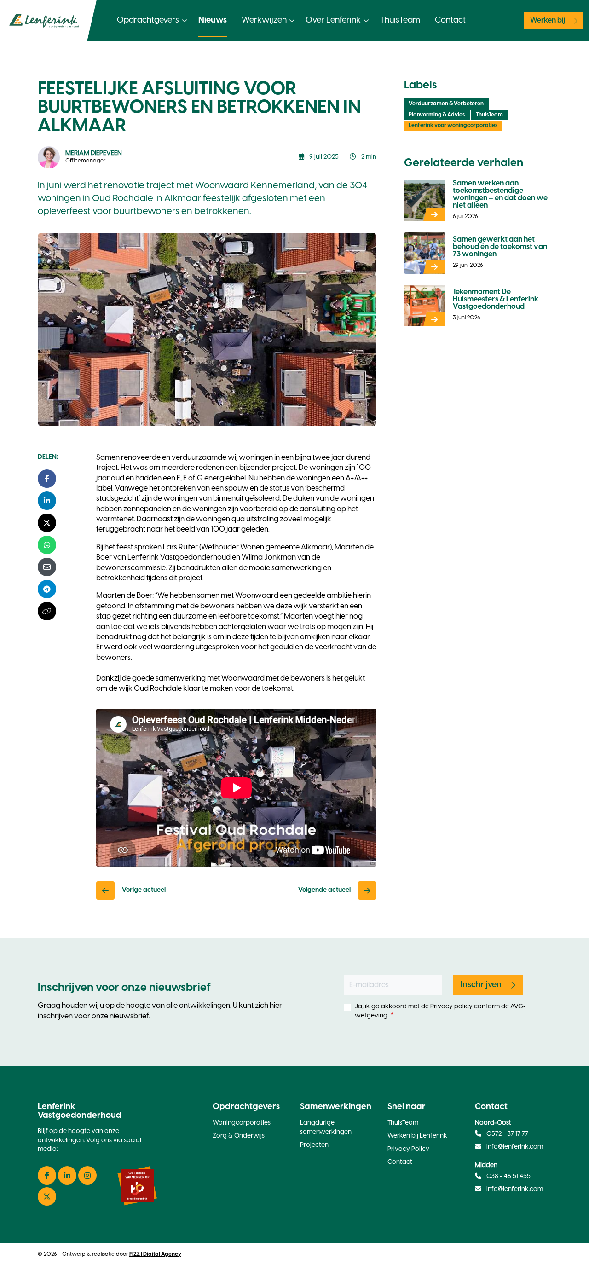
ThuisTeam (400, 20)
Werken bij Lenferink (417, 1136)
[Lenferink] (48, 20)
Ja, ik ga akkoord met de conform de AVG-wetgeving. (440, 1011)
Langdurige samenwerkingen (326, 1128)
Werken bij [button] (548, 20)
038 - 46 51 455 (508, 1176)
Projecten (314, 1145)
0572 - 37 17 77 (506, 1134)
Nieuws (212, 20)
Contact (450, 20)
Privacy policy (451, 1006)
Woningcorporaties (242, 1123)
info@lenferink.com (514, 1147)
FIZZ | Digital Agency (155, 1254)
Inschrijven (481, 985)
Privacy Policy (408, 1149)
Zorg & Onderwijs (239, 1136)
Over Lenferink (333, 20)
